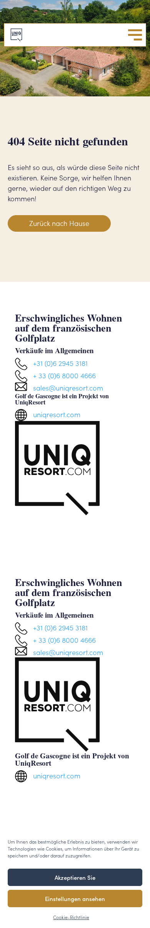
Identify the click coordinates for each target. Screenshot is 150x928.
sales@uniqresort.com (68, 387)
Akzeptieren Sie (75, 877)
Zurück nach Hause (59, 223)
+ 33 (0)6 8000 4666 (64, 375)
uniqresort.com (56, 414)
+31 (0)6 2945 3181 (60, 363)
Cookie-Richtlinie (71, 917)
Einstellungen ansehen (75, 898)
